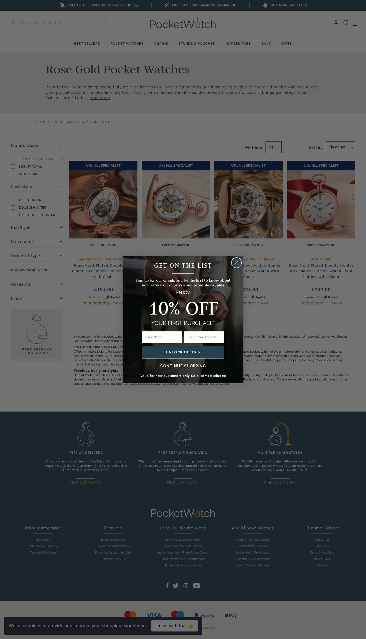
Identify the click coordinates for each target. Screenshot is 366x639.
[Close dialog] (236, 262)
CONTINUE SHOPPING (183, 366)
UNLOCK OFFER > (183, 352)
